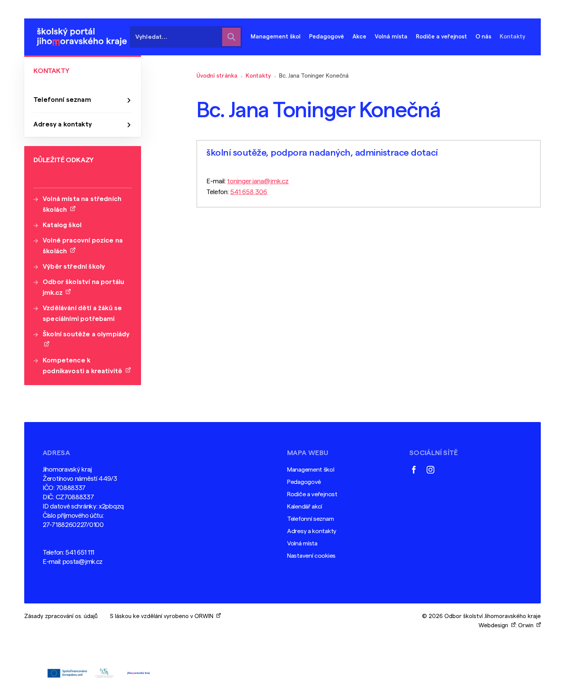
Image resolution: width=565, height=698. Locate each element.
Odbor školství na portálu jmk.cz (83, 287)
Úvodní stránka (217, 76)
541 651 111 (79, 552)
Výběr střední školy (74, 266)
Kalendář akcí (304, 507)
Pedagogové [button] (326, 37)
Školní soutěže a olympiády (86, 339)
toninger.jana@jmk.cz (258, 181)
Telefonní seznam (62, 99)
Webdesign (495, 625)
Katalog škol (62, 225)
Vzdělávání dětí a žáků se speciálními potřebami (82, 313)
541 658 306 (248, 192)
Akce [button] (359, 37)
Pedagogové (304, 482)
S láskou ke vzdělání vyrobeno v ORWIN (163, 616)
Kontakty (258, 76)
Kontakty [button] (512, 37)
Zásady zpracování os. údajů (61, 616)
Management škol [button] (276, 37)
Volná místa (391, 37)
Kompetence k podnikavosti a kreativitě (84, 365)
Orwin (527, 625)
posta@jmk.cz (83, 561)
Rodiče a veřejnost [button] (441, 37)
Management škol (310, 470)
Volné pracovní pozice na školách (83, 245)
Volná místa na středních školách (82, 204)
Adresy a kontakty (62, 124)
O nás (483, 37)
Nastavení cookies (311, 556)
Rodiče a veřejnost (312, 494)
